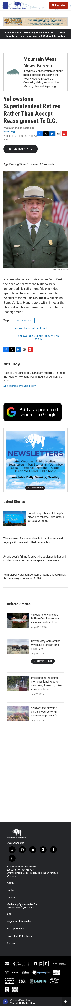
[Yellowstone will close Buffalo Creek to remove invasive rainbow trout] (18, 620)
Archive (11, 943)
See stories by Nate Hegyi (20, 386)
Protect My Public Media (20, 936)
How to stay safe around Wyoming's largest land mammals (45, 644)
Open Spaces (23, 320)
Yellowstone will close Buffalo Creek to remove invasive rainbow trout (45, 618)
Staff (10, 914)
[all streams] (66, 1001)
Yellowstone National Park (31, 328)
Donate (60, 5)
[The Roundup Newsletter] (35, 460)
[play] (5, 1001)
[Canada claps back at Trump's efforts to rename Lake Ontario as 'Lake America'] (14, 518)
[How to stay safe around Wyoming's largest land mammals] (18, 646)
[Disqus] (35, 775)
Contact (11, 890)
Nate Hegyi (9, 131)
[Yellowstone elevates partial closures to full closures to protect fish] (18, 713)
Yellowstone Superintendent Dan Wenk (38, 337)
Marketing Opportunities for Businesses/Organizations (22, 906)
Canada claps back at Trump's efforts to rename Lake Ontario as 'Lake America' (46, 517)
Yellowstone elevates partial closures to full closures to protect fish (45, 711)
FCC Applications (16, 928)
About (10, 883)
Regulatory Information (19, 921)
